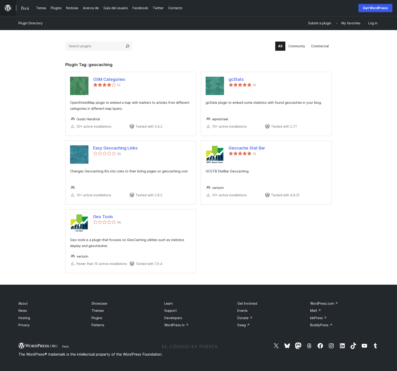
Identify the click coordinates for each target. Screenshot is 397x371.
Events (242, 310)
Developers (173, 318)
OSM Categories (109, 79)
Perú (65, 346)
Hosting (24, 318)
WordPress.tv (176, 325)
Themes (97, 310)
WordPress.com (324, 303)
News (22, 310)
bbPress (318, 318)
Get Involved (247, 303)
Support (170, 310)
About (23, 303)
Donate (244, 318)
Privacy (24, 325)
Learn (168, 303)
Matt (315, 310)
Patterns (97, 325)
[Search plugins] (127, 46)
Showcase (99, 303)
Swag (243, 325)
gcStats (236, 79)
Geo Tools (103, 216)
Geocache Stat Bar (247, 148)
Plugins (96, 318)
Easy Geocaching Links (115, 148)
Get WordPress (375, 8)
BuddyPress (321, 325)
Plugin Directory (30, 23)
